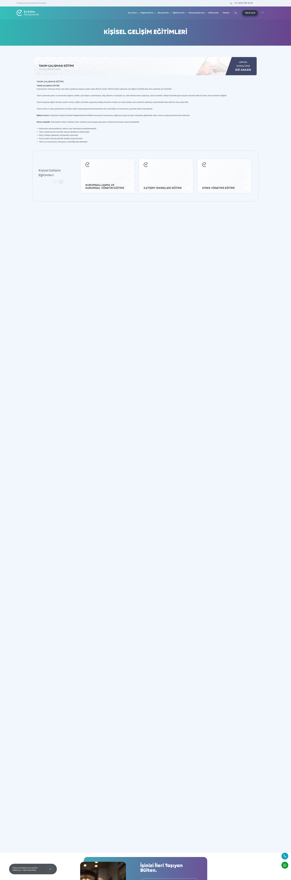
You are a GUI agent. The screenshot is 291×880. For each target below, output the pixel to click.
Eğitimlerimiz (178, 13)
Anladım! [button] (50, 867)
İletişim (226, 13)
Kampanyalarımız (196, 13)
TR (262, 13)
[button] (61, 182)
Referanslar (213, 13)
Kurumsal (132, 13)
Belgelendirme (146, 13)
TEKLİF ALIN (250, 13)
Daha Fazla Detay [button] (29, 870)
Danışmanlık (163, 13)
